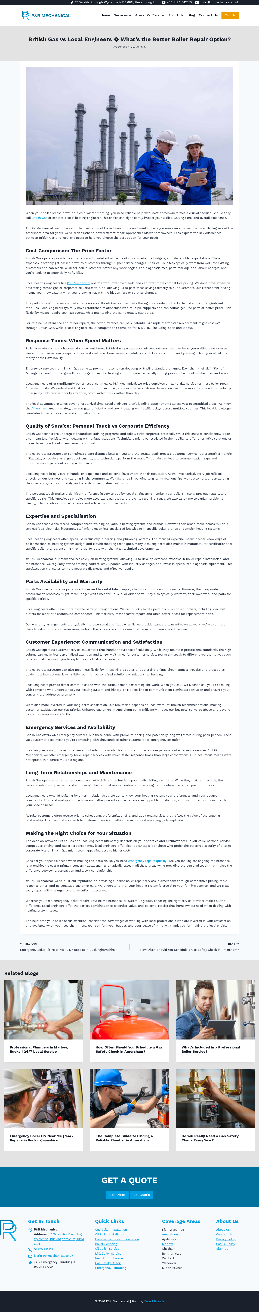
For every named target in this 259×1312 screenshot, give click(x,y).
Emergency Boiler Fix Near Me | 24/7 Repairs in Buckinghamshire (67, 947)
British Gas (39, 218)
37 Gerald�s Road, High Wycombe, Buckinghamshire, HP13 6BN (59, 1238)
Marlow (167, 1244)
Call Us (230, 15)
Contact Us (208, 15)
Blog (191, 15)
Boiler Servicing (106, 1244)
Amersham (39, 408)
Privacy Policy (226, 1239)
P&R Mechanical (78, 283)
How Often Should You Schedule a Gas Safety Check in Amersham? (189, 947)
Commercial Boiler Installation (117, 1239)
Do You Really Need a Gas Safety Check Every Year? (210, 1138)
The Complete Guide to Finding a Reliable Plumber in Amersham (124, 1138)
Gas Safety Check (108, 1263)
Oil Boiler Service (107, 1248)
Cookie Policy (225, 1244)
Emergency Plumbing (110, 1268)
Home (105, 15)
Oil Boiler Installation (110, 1234)
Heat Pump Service (109, 1258)
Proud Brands (154, 1301)
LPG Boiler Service (108, 1253)
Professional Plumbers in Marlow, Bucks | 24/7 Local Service (39, 1049)
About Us (176, 15)
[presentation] (43, 1009)
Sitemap (222, 1248)
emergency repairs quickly (147, 861)
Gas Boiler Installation (111, 1229)
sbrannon (121, 46)
